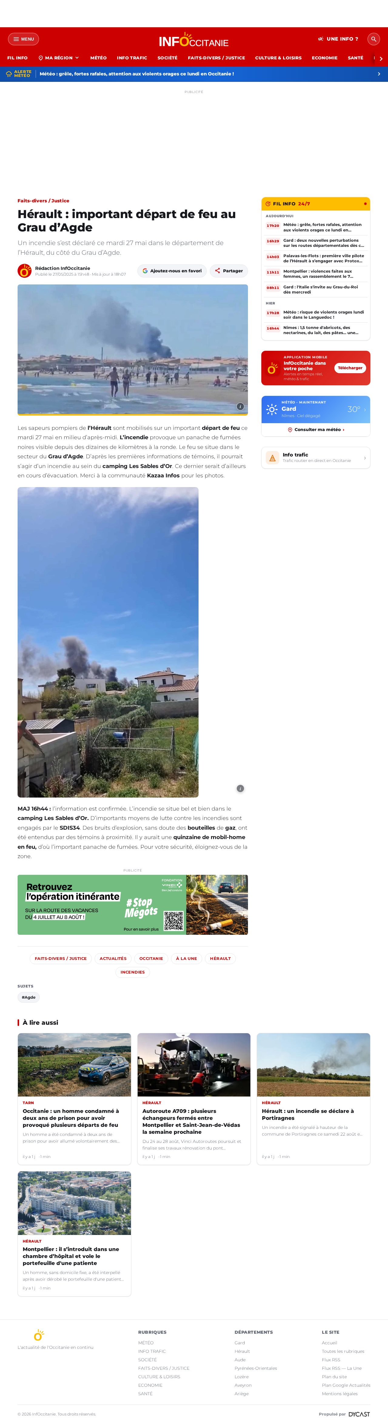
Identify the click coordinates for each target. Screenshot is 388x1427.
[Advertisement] (194, 138)
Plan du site (334, 1376)
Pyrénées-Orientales (256, 1368)
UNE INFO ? (338, 39)
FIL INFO (17, 58)
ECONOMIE (324, 58)
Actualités (113, 958)
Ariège (242, 1393)
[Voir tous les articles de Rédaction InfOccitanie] (25, 271)
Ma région (59, 57)
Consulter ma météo (319, 429)
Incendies (133, 972)
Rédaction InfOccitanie (62, 268)
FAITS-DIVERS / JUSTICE (216, 58)
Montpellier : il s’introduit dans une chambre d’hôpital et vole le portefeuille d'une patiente (71, 1256)
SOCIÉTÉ (168, 58)
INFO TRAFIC (132, 58)
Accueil (329, 1343)
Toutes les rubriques (343, 1351)
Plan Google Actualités (346, 1385)
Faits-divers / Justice (44, 201)
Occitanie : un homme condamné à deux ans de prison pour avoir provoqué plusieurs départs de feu (71, 1118)
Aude (240, 1359)
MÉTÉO (98, 58)
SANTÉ (355, 58)
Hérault (220, 958)
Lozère (242, 1376)
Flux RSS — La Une (342, 1368)
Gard (240, 1343)
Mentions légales (340, 1393)
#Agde (28, 997)
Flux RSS (331, 1359)
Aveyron (243, 1385)
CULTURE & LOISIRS (278, 58)
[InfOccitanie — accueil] (194, 39)
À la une (186, 958)
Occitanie (151, 958)
